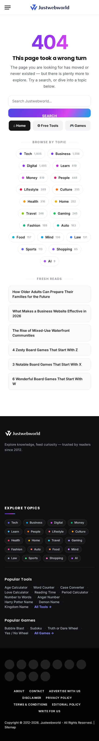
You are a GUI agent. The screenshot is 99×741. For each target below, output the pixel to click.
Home (36, 540)
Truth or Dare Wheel (63, 628)
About (19, 691)
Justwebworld (51, 722)
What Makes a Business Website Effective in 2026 (49, 313)
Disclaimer (31, 698)
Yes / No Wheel (16, 633)
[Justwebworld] (49, 7)
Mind (75, 549)
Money (79, 522)
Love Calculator (17, 592)
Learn (15, 531)
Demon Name (49, 602)
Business (36, 522)
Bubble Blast (14, 628)
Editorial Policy (66, 704)
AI (76, 558)
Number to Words (18, 597)
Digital (58, 522)
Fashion (16, 549)
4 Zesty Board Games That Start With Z (45, 350)
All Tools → (43, 607)
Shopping (56, 558)
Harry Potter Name (19, 602)
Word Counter (43, 587)
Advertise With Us (65, 691)
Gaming (77, 540)
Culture (80, 531)
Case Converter (72, 587)
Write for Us (49, 711)
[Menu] (8, 7)
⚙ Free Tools (47, 125)
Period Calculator (75, 592)
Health (15, 540)
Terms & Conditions (30, 704)
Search (49, 115)
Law (14, 558)
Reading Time (45, 592)
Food (56, 549)
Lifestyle (58, 531)
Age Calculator (16, 587)
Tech (14, 522)
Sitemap (10, 727)
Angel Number (49, 597)
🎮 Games (78, 125)
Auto (37, 549)
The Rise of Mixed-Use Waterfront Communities (41, 333)
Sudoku (36, 628)
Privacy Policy (59, 698)
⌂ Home (19, 125)
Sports (33, 558)
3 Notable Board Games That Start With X (47, 364)
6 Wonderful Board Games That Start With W (47, 381)
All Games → (44, 633)
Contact (36, 691)
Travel (56, 540)
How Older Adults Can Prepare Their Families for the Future (42, 294)
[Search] (92, 7)
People (35, 531)
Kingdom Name (16, 607)
